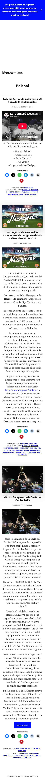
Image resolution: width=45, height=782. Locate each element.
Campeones (8, 448)
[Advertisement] (22, 43)
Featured (33, 443)
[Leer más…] (24, 726)
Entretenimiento (32, 748)
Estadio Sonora (19, 755)
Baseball (26, 190)
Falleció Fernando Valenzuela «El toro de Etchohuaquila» (22, 100)
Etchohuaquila (21, 192)
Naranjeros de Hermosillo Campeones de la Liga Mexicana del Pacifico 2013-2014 (22, 235)
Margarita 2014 (22, 450)
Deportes (28, 187)
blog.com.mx (12, 72)
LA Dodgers (24, 194)
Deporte (7, 755)
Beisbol (34, 190)
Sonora (33, 194)
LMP (13, 450)
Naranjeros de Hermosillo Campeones (19, 452)
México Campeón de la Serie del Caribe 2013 (22, 498)
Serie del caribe (34, 755)
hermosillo (19, 448)
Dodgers (10, 192)
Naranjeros (35, 450)
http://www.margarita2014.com (21, 390)
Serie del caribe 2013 (22, 757)
